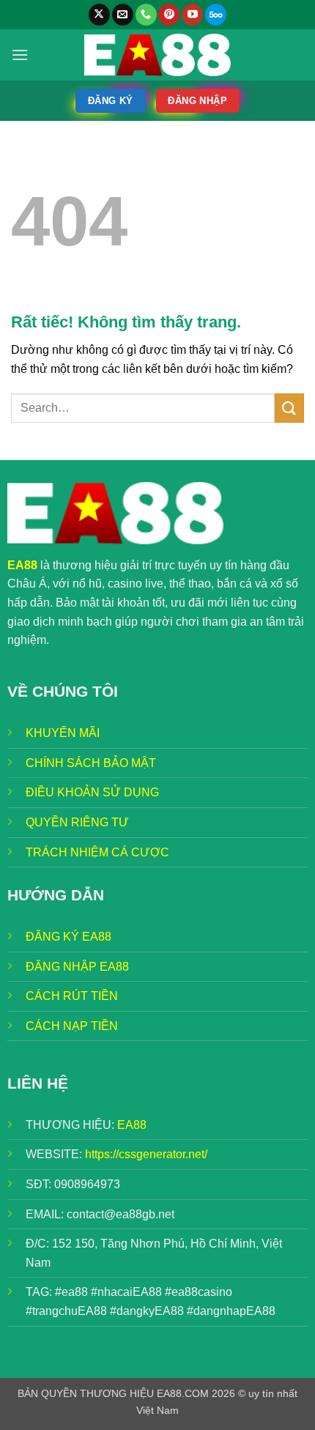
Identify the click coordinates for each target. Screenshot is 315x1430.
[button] (20, 55)
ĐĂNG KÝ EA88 (68, 936)
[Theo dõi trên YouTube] (192, 15)
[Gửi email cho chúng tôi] (122, 15)
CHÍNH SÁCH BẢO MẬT (91, 763)
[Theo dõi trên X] (99, 15)
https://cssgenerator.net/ (146, 1154)
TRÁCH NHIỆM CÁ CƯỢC (97, 852)
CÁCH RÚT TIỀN (72, 996)
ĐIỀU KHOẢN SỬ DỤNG (92, 792)
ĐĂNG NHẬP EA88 (77, 966)
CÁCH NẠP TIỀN (72, 1026)
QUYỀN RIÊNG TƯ (77, 822)
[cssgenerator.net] (157, 55)
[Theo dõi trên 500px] (215, 15)
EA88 (132, 1125)
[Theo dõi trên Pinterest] (168, 15)
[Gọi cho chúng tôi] (146, 15)
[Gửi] (289, 407)
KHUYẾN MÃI (63, 733)
